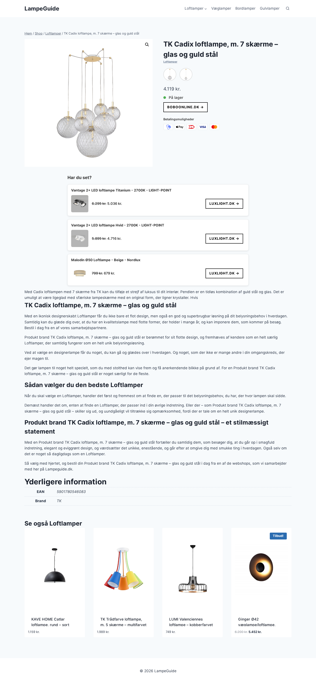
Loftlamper (170, 61)
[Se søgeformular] (287, 8)
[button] (147, 44)
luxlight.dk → (224, 203)
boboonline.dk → (185, 107)
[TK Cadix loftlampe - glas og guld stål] (169, 74)
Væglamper (221, 8)
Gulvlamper (269, 8)
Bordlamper (245, 8)
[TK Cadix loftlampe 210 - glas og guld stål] (185, 74)
